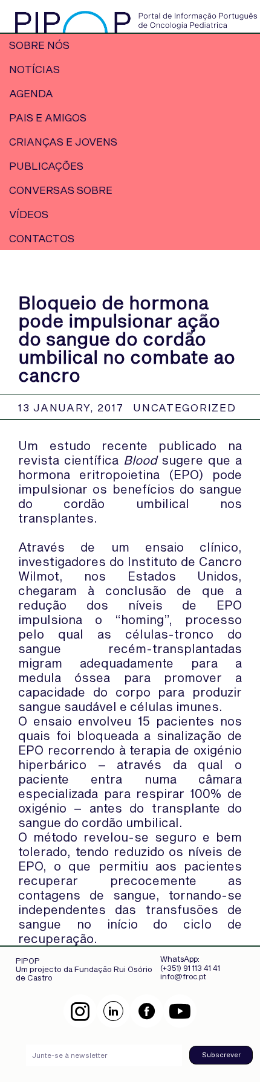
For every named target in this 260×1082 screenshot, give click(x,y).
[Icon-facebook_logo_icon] (146, 1011)
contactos (41, 238)
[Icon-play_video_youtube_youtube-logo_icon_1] (180, 1011)
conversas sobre (60, 190)
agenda (31, 93)
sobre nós (39, 45)
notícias (34, 69)
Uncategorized (184, 407)
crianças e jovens (63, 141)
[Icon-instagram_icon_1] (80, 1011)
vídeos (28, 214)
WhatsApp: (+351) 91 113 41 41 (190, 963)
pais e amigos (47, 117)
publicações (46, 165)
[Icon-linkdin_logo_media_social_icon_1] (113, 1011)
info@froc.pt (183, 976)
